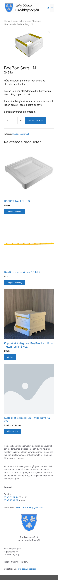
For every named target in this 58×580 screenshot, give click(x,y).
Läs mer (10, 357)
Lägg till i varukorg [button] (14, 211)
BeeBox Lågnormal (20, 134)
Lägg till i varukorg (35, 120)
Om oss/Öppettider (27, 569)
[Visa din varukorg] (48, 8)
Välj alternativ (12, 431)
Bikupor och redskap (21, 21)
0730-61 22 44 (11, 497)
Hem (6, 21)
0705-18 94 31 (11, 500)
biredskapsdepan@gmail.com (30, 507)
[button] (49, 32)
